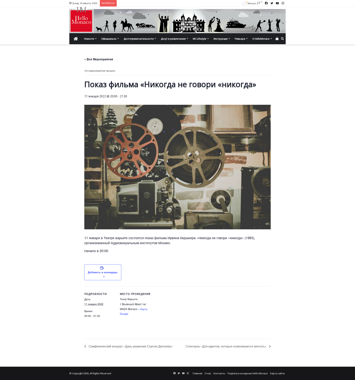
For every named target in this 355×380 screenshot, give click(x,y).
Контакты (219, 373)
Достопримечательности (139, 38)
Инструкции (221, 38)
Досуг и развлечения (173, 38)
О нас (208, 373)
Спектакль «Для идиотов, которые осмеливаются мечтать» (226, 346)
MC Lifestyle (199, 38)
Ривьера (240, 38)
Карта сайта (277, 373)
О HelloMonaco (261, 38)
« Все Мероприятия (98, 59)
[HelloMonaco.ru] (177, 20)
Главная (197, 373)
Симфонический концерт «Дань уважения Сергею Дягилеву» (130, 346)
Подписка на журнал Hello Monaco (248, 373)
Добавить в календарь (103, 272)
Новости (89, 38)
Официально (108, 38)
